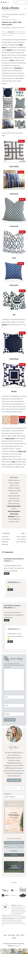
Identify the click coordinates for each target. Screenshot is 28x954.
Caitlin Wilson (14, 359)
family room (22, 451)
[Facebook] (1, 2)
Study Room (13, 19)
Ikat (14, 314)
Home (5, 935)
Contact (14, 938)
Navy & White (14, 166)
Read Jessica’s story (14, 506)
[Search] (21, 788)
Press (17, 935)
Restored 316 (17, 945)
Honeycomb (14, 226)
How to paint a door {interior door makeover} (21, 538)
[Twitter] (8, 2)
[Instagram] (4, 2)
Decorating (5, 19)
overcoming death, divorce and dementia (14, 513)
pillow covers (10, 438)
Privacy (22, 935)
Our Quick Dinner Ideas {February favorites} (6, 539)
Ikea (13, 461)
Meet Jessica (11, 935)
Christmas (17, 68)
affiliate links (11, 31)
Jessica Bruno (6, 27)
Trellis (14, 258)
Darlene (4, 324)
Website (7, 714)
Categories (7, 794)
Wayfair (14, 391)
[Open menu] (25, 8)
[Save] (22, 89)
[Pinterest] (6, 2)
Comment (7, 667)
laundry (9, 50)
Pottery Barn (14, 194)
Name (6, 697)
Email (6, 705)
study (12, 60)
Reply (6, 573)
